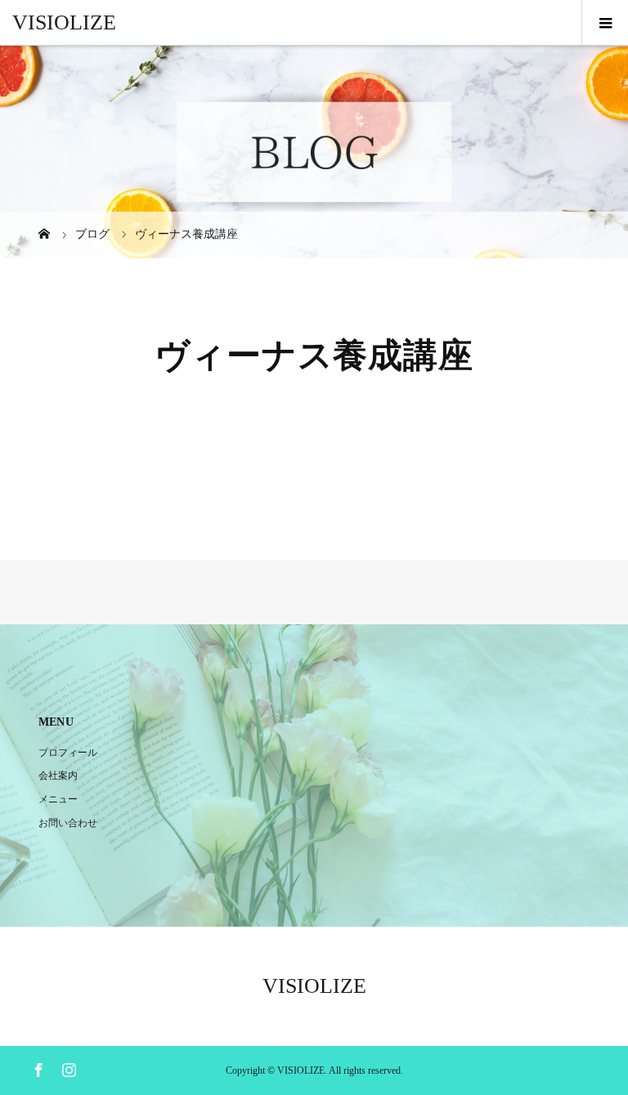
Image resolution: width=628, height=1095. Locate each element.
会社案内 (58, 775)
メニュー (58, 799)
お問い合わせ (67, 823)
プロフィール (67, 752)
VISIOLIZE (64, 22)
